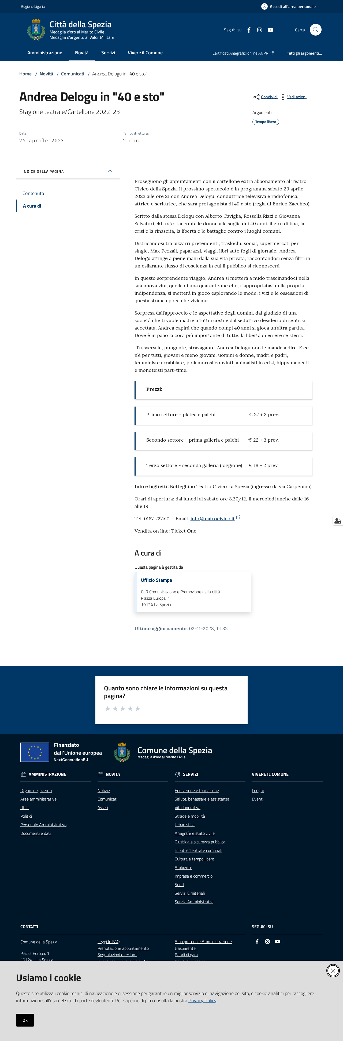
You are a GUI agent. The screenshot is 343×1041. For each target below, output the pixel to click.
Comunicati (72, 73)
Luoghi (258, 790)
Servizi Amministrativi (194, 901)
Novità (46, 73)
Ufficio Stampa (156, 580)
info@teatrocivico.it (213, 518)
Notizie (104, 790)
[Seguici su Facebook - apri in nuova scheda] (246, 29)
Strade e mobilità (190, 816)
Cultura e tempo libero (194, 859)
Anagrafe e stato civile (195, 833)
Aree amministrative (38, 799)
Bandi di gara (186, 954)
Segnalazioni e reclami (117, 954)
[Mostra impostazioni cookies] (338, 521)
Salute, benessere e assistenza (202, 799)
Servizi (190, 774)
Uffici (24, 807)
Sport (179, 884)
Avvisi (103, 807)
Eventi (257, 799)
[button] (315, 29)
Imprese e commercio (193, 876)
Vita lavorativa (187, 807)
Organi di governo (36, 790)
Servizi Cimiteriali (190, 893)
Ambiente (183, 867)
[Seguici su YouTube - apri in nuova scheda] (268, 29)
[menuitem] (45, 53)
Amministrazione (47, 774)
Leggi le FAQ (109, 941)
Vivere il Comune (270, 774)
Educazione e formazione (197, 790)
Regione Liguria (33, 6)
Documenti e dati (35, 833)
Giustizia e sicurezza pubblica (200, 842)
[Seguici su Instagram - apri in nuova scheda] (257, 29)
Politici (26, 816)
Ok (25, 1020)
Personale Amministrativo (43, 824)
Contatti (29, 927)
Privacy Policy (202, 1000)
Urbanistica (185, 824)
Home (25, 73)
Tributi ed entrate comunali (198, 850)
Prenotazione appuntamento (123, 948)
